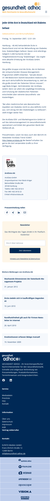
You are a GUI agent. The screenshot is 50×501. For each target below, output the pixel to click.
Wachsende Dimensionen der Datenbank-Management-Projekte (24, 280)
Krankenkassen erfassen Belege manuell (22, 337)
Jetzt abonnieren (25, 251)
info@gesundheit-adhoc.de (13, 453)
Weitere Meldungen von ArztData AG (17, 272)
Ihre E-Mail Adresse (14, 243)
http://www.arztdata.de (12, 140)
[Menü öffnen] (46, 11)
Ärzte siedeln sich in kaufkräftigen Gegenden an (24, 299)
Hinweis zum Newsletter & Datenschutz (25, 259)
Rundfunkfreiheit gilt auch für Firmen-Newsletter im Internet (24, 319)
